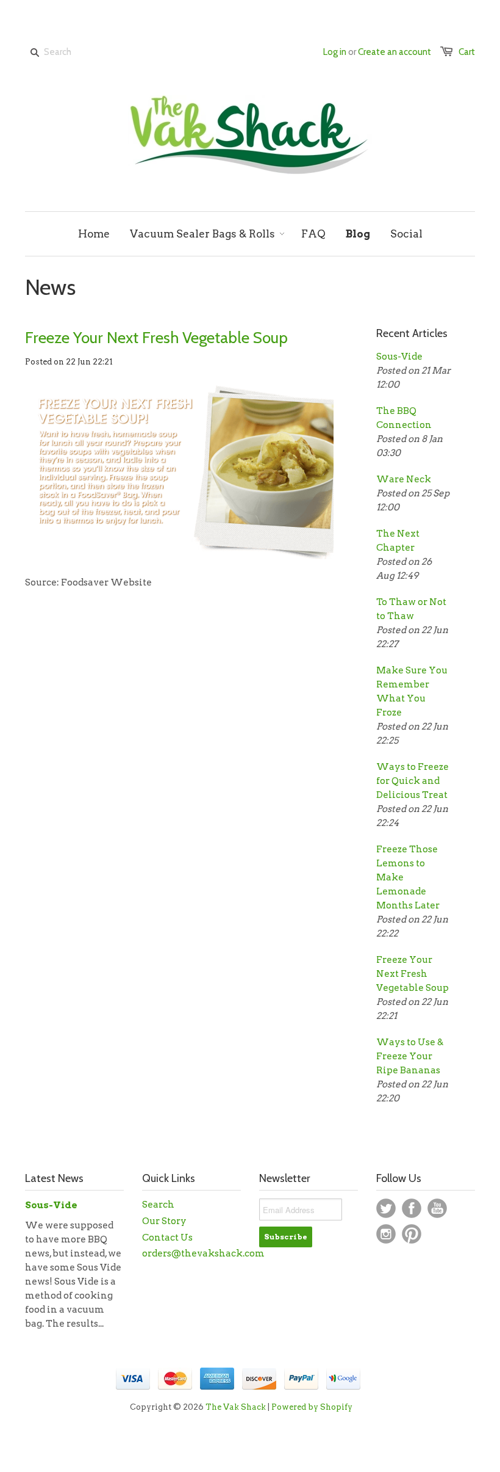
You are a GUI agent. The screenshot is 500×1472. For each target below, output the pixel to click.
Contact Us (167, 1237)
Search (158, 1204)
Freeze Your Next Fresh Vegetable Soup (156, 337)
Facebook (411, 1208)
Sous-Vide (399, 356)
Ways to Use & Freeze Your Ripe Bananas (409, 1056)
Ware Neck (403, 479)
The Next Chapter (398, 540)
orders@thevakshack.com (203, 1253)
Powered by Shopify (311, 1407)
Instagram (386, 1234)
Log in (334, 51)
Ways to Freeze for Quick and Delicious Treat (412, 780)
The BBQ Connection (404, 417)
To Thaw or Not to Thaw (411, 609)
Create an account (394, 51)
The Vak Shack (235, 1407)
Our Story (164, 1221)
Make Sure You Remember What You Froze (412, 691)
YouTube (437, 1208)
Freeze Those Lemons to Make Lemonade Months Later (408, 877)
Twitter (386, 1208)
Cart (467, 51)
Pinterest (411, 1234)
